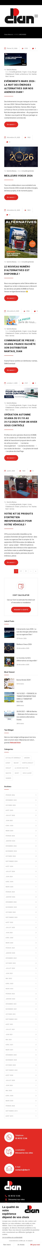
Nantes (34, 74)
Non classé (27, 773)
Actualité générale (15, 72)
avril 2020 (21, 1095)
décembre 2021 (21, 1004)
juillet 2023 (21, 927)
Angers (24, 72)
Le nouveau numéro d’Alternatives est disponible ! (17, 270)
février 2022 (21, 994)
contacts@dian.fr (22, 1170)
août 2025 (21, 810)
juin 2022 (21, 973)
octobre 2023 (21, 912)
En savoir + (11, 124)
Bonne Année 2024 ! (24, 680)
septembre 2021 (21, 1019)
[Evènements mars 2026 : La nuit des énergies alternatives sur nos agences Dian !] (21, 59)
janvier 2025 (21, 841)
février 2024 (21, 892)
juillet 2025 (21, 815)
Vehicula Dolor (15, 743)
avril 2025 (21, 825)
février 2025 (21, 836)
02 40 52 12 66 (21, 1138)
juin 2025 (21, 820)
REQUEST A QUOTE (21, 609)
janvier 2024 (21, 897)
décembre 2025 (21, 800)
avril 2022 (21, 983)
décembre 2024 (21, 846)
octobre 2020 (21, 1065)
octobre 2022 (21, 963)
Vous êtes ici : (9, 34)
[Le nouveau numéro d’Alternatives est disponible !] (21, 238)
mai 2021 (21, 1039)
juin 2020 (21, 1085)
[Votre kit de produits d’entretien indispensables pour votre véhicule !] (21, 487)
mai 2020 (21, 1090)
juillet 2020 (21, 1080)
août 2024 (21, 866)
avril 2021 (21, 1044)
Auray (29, 72)
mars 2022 (21, 988)
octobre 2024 (21, 856)
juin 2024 (21, 876)
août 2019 (21, 1116)
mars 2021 (21, 1050)
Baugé (34, 72)
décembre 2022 (21, 958)
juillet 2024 (21, 871)
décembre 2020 (21, 1055)
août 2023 (21, 922)
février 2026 (21, 795)
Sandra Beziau (12, 69)
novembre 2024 (21, 851)
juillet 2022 (21, 968)
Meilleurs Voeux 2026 (18, 175)
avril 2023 (21, 937)
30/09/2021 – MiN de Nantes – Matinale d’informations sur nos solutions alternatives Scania (27, 716)
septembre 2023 (21, 917)
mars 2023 (21, 943)
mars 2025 (21, 830)
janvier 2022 (21, 999)
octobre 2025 (21, 805)
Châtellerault (9, 74)
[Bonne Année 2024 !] (9, 684)
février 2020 (21, 1106)
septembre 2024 (21, 861)
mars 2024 (21, 887)
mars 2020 (21, 1101)
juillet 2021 (21, 1029)
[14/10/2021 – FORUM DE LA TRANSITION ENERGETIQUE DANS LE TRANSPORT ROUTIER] (9, 697)
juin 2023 (21, 932)
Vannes (11, 76)
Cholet (17, 74)
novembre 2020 (21, 1060)
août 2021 (21, 1024)
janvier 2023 (21, 953)
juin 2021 (21, 1034)
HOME (16, 34)
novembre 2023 (21, 907)
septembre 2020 (21, 1070)
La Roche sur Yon (25, 74)
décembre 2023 (21, 902)
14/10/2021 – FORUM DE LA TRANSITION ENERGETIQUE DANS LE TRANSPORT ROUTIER (27, 698)
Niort (7, 76)
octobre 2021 (21, 1014)
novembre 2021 (21, 1009)
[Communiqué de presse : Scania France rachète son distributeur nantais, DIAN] (21, 320)
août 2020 (21, 1075)
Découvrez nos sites (24, 1153)
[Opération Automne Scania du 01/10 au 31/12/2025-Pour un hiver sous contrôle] (21, 393)
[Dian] (19, 16)
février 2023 (21, 948)
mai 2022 (21, 978)
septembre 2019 (21, 1111)
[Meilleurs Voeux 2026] (21, 157)
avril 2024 (21, 881)
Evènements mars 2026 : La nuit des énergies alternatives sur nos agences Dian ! (27, 631)
